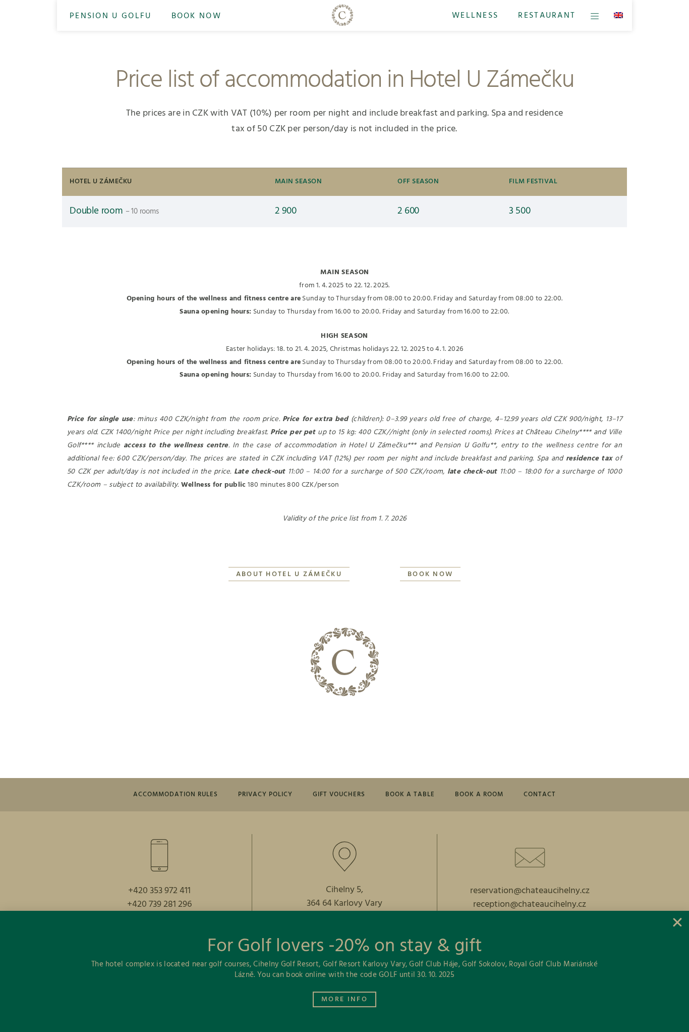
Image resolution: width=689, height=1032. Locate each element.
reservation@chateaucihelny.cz (530, 891)
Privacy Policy (265, 794)
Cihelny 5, (344, 890)
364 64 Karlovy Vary (344, 903)
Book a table (410, 794)
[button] (111, 16)
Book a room (479, 794)
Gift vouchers (339, 794)
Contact (540, 794)
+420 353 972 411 (159, 891)
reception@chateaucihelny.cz (529, 904)
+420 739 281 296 (159, 904)
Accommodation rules (175, 794)
